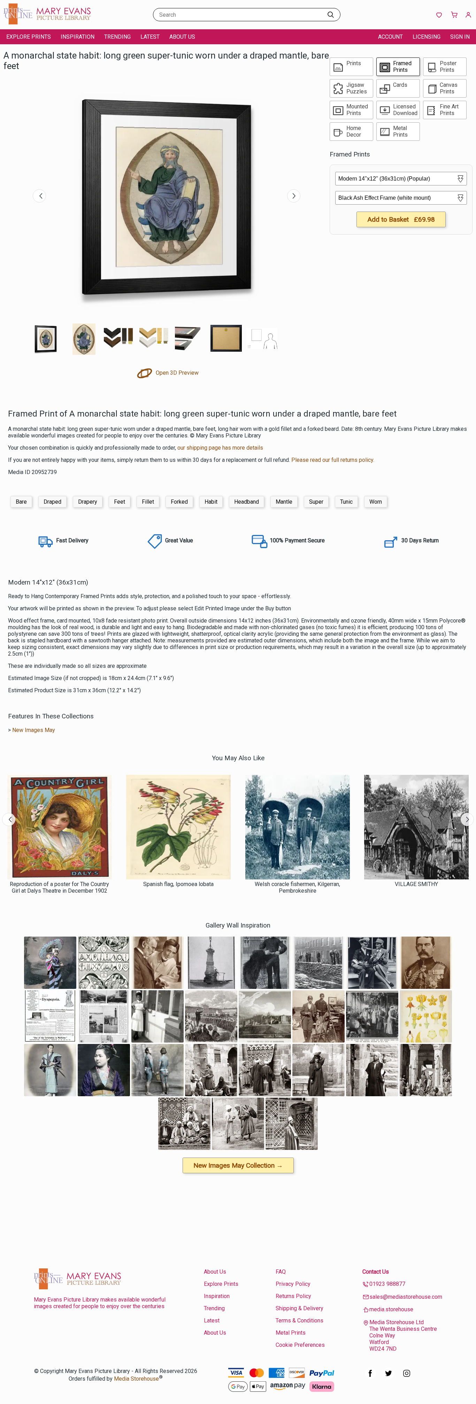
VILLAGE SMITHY (416, 884)
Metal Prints (291, 1332)
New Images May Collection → (238, 1165)
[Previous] (39, 196)
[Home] (47, 22)
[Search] (331, 14)
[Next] (293, 196)
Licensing (426, 36)
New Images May (33, 730)
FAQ (281, 1271)
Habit (211, 501)
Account (390, 36)
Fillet (148, 501)
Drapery (87, 501)
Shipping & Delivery (299, 1308)
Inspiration (77, 36)
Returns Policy (293, 1296)
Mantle (284, 501)
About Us (182, 36)
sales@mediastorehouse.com (405, 1297)
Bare (21, 501)
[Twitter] (388, 1377)
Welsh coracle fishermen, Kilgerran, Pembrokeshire (297, 887)
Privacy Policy (293, 1284)
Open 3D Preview (176, 372)
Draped (52, 501)
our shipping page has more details (220, 447)
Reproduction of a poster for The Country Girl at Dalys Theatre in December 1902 (59, 887)
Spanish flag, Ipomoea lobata (178, 884)
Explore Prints (28, 36)
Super (316, 501)
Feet (119, 501)
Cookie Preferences (300, 1345)
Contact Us (375, 1271)
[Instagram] (406, 1377)
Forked (179, 501)
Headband (246, 501)
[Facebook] (370, 1377)
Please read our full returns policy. (332, 460)
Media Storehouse (136, 1378)
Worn (375, 501)
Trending (117, 36)
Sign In (460, 36)
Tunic (346, 501)
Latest (150, 36)
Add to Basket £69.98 (401, 219)
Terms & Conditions (299, 1320)
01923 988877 (387, 1284)
